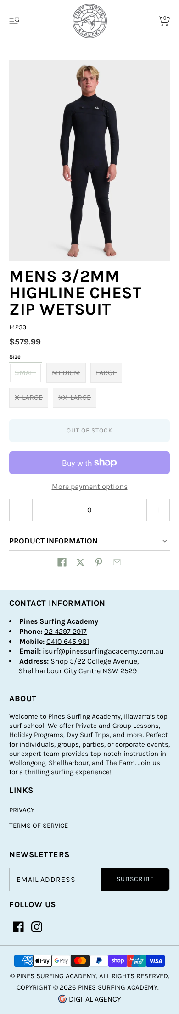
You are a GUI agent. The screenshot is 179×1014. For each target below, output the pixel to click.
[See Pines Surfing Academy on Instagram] (36, 926)
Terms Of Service (38, 825)
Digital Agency (94, 999)
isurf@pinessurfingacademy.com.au (103, 651)
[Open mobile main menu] (14, 21)
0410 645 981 (67, 641)
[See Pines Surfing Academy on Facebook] (18, 926)
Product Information (53, 540)
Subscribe (135, 879)
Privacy (21, 810)
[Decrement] (20, 510)
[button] (62, 562)
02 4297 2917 (65, 631)
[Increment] (158, 510)
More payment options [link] (90, 486)
